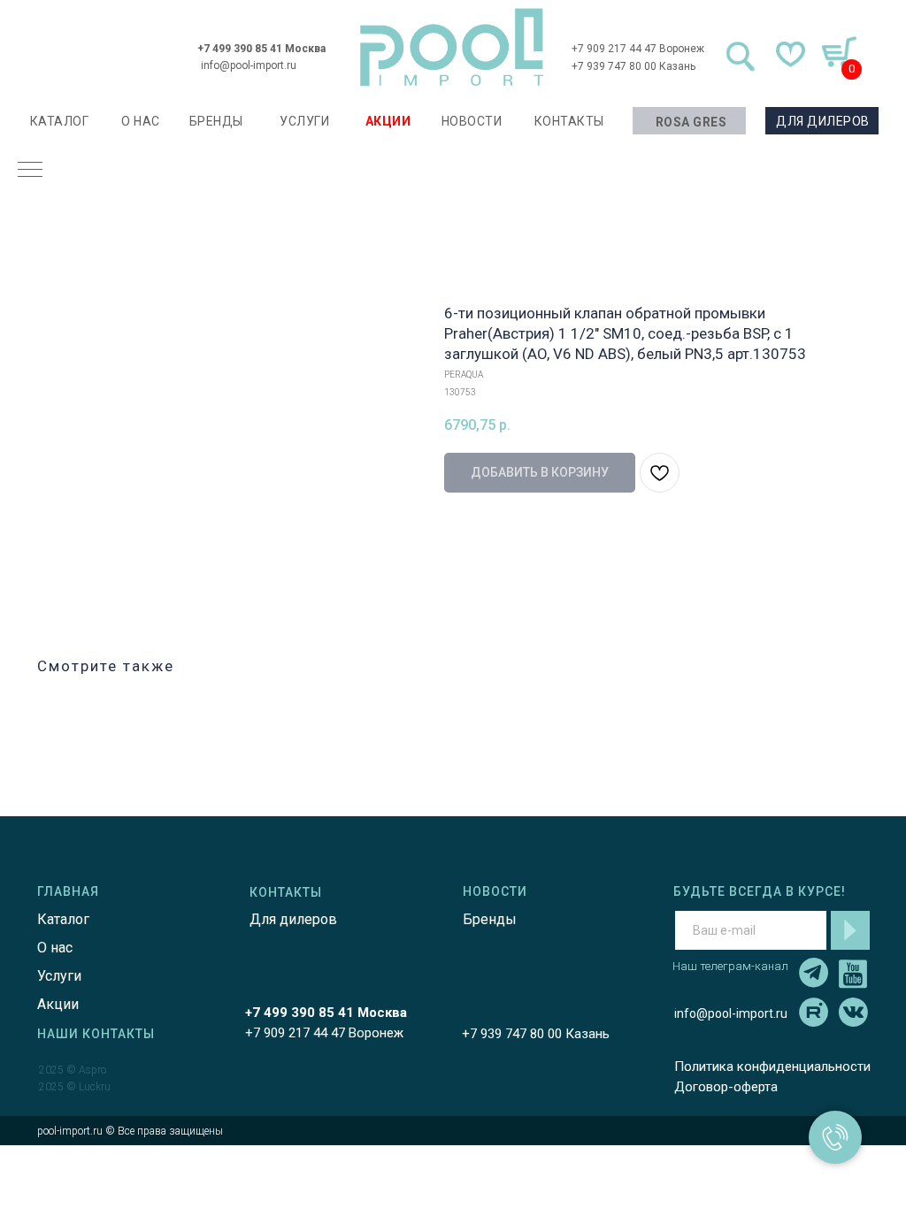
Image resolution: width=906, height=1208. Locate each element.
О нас (55, 947)
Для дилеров (293, 919)
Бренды (490, 919)
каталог (59, 121)
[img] (452, 47)
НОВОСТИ (472, 121)
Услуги (59, 975)
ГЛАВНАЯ (68, 891)
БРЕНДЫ (216, 121)
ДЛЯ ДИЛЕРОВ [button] (823, 121)
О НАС (140, 121)
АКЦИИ (388, 121)
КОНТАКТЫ (569, 121)
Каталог (63, 919)
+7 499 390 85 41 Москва (261, 48)
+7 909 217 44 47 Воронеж (638, 48)
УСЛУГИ (304, 121)
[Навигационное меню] (30, 171)
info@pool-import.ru (248, 65)
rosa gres (691, 122)
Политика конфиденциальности (772, 1066)
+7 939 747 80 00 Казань (633, 66)
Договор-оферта (726, 1087)
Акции (58, 1004)
